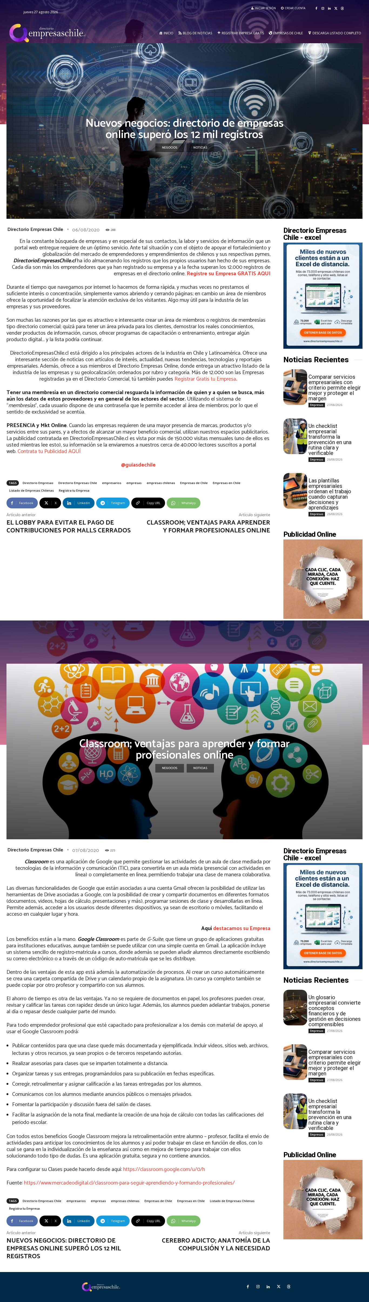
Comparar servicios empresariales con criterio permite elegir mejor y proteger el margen (334, 388)
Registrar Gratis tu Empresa (206, 379)
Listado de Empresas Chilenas (31, 490)
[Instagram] (323, 8)
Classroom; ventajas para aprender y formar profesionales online (208, 527)
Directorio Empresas (38, 483)
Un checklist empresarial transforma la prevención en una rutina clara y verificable (329, 439)
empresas (134, 483)
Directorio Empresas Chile (35, 230)
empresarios (111, 483)
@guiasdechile (138, 465)
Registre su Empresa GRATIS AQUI (228, 273)
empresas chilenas (161, 483)
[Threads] (342, 8)
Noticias (200, 147)
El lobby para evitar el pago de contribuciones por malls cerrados (68, 527)
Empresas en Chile (226, 483)
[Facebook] (316, 8)
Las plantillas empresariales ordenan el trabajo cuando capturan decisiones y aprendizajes (329, 494)
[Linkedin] (329, 8)
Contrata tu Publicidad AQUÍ (49, 451)
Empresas (316, 405)
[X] (336, 8)
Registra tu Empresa (74, 490)
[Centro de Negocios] (48, 33)
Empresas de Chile (194, 483)
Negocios (169, 147)
